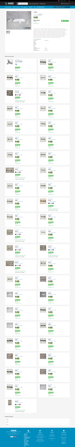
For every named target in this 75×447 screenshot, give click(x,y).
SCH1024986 (50, 199)
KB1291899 (50, 152)
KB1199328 (50, 384)
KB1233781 (50, 292)
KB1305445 (17, 183)
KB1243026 (17, 369)
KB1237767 (17, 353)
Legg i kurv (65, 20)
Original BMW (20, 62)
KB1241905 (50, 307)
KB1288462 (17, 152)
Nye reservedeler (8, 7)
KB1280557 (50, 121)
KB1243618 (50, 323)
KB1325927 (17, 276)
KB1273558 (50, 90)
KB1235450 (50, 353)
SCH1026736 (17, 230)
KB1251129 (17, 384)
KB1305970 (50, 183)
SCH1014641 (17, 167)
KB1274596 (17, 106)
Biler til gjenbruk (24, 7)
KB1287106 (17, 137)
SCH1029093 (17, 261)
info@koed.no (41, 437)
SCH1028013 (17, 245)
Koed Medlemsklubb (40, 7)
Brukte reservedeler (16, 7)
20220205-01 (47, 40)
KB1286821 (50, 137)
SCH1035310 (17, 400)
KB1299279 (50, 167)
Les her (42, 441)
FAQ (34, 7)
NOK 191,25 (17, 97)
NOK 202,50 (51, 67)
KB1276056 (50, 106)
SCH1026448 (50, 245)
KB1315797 (50, 230)
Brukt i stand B (20, 93)
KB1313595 (50, 214)
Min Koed (30, 7)
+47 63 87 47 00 (40, 435)
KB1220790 (17, 323)
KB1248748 (50, 338)
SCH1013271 (17, 90)
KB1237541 (50, 369)
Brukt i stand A (39, 15)
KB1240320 (17, 338)
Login (69, 0)
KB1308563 (17, 199)
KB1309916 (17, 214)
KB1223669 (17, 307)
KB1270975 (50, 75)
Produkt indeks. (63, 439)
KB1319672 (50, 261)
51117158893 (17, 59)
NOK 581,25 (17, 67)
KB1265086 (50, 59)
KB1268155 (17, 75)
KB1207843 (17, 292)
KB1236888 (50, 276)
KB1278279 (17, 121)
